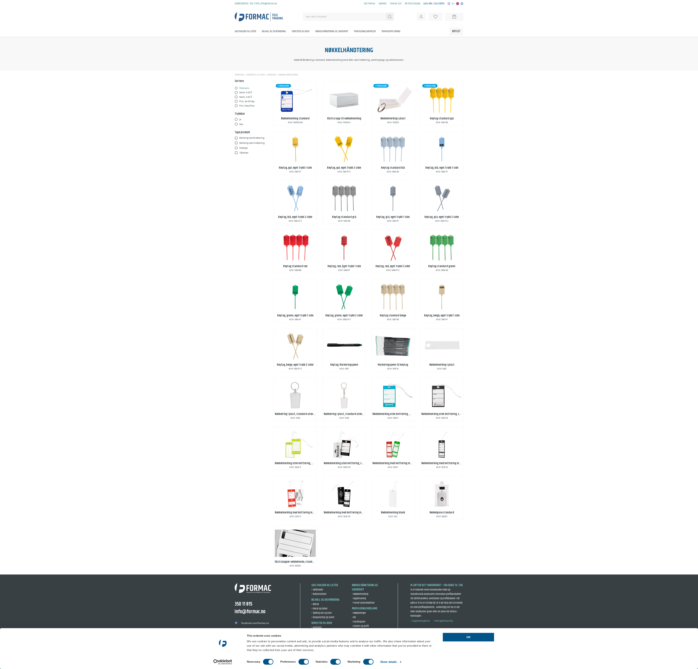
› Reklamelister (318, 594)
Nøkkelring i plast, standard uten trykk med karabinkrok (356, 414)
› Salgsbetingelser (420, 620)
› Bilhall (315, 604)
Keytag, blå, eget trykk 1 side (441, 168)
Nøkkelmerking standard (295, 118)
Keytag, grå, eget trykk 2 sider (441, 217)
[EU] (461, 3)
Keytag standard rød (295, 266)
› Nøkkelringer (359, 613)
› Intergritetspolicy (443, 620)
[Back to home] (259, 16)
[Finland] (453, 3)
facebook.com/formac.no (255, 623)
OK (468, 637)
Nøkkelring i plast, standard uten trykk (297, 414)
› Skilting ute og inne (321, 613)
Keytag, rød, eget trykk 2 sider (393, 266)
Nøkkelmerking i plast (393, 118)
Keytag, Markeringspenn (344, 365)
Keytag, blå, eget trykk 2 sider (295, 217)
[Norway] (457, 3)
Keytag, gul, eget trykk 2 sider (344, 168)
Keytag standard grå (344, 217)
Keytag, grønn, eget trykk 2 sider (344, 315)
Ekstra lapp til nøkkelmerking (344, 118)
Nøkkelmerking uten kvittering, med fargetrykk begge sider (309, 463)
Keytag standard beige (393, 315)
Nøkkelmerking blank (393, 512)
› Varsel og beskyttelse (363, 602)
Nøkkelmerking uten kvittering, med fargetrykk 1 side (403, 414)
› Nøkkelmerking (360, 594)
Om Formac (369, 3)
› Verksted (316, 627)
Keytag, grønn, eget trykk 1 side (295, 315)
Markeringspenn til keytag (393, 365)
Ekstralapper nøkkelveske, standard (295, 562)
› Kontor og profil (360, 626)
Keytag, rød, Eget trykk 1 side (344, 266)
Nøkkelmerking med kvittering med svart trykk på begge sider (359, 512)
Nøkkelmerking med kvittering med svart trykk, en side (452, 463)
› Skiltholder (317, 589)
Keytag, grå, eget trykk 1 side (393, 217)
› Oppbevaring (359, 598)
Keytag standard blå (393, 168)
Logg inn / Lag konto (433, 3)
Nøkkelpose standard (442, 512)
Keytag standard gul (442, 118)
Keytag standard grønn (441, 266)
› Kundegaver (358, 621)
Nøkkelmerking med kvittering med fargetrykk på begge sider (310, 512)
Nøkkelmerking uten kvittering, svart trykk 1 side (449, 414)
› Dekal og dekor (319, 608)
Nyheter (383, 3)
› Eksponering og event (322, 617)
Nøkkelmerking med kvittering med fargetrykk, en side (403, 463)
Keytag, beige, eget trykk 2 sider (295, 365)
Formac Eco (396, 3)
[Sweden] (448, 3)
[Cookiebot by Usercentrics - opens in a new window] (223, 662)
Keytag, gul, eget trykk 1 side (295, 168)
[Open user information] (421, 17)
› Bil (354, 617)
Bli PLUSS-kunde (412, 3)
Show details (388, 661)
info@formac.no (268, 3)
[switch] (303, 662)
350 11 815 (255, 3)
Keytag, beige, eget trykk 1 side (442, 315)
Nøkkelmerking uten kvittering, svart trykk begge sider (355, 463)
